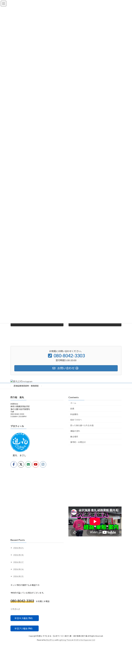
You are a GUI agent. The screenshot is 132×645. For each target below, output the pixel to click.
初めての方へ (76, 420)
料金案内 (74, 414)
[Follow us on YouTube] (35, 464)
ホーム (73, 403)
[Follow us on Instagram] (43, 464)
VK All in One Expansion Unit (84, 640)
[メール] (28, 464)
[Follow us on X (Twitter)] (21, 464)
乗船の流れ (75, 431)
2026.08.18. (18, 555)
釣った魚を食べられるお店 (82, 425)
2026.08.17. (18, 562)
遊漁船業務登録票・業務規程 (26, 386)
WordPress (50, 640)
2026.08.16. (18, 569)
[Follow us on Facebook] (13, 464)
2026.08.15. (18, 576)
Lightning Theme (65, 640)
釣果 (72, 408)
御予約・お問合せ (78, 442)
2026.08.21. (18, 548)
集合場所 (74, 436)
